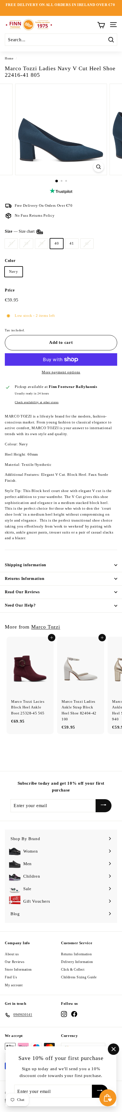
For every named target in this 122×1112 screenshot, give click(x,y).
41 (72, 243)
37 (11, 243)
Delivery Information (77, 962)
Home (9, 58)
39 (41, 243)
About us (12, 954)
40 (56, 243)
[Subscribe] (104, 805)
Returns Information (24, 578)
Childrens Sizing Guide (78, 977)
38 (26, 243)
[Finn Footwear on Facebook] (74, 1014)
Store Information (18, 970)
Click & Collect (73, 970)
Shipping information (25, 565)
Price (9, 290)
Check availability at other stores (36, 402)
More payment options (61, 372)
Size (20, 232)
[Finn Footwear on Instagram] (64, 1014)
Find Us (11, 977)
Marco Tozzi (45, 627)
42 (87, 243)
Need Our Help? (20, 605)
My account (14, 985)
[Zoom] (98, 167)
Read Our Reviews (22, 592)
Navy (13, 271)
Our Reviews (15, 962)
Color (10, 261)
